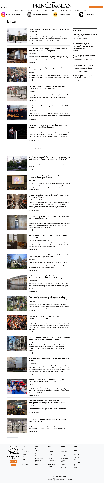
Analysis (24, 466)
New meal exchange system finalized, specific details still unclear (84, 56)
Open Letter (38, 460)
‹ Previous (10, 438)
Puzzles (72, 10)
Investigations (51, 462)
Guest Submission (40, 457)
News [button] (16, 10)
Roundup (63, 448)
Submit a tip (4, 7)
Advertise (76, 461)
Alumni (24, 454)
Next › (15, 438)
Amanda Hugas (76, 80)
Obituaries (25, 464)
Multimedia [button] (59, 10)
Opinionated (64, 451)
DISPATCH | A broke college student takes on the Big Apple (84, 76)
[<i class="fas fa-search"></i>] (88, 10)
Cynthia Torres (76, 71)
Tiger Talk (63, 449)
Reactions (37, 462)
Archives (65, 10)
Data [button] (38, 10)
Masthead (76, 454)
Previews (50, 451)
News (23, 446)
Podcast (63, 446)
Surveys (37, 465)
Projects (63, 464)
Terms (75, 470)
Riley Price (82, 59)
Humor (77, 10)
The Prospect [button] (44, 10)
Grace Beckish (76, 59)
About (75, 459)
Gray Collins (75, 38)
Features (50, 457)
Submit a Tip (77, 465)
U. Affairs (24, 448)
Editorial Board (39, 458)
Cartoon (50, 466)
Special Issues (64, 467)
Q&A (23, 456)
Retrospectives (52, 460)
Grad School (25, 451)
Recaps (50, 449)
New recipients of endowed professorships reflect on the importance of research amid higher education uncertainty (83, 45)
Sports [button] (27, 10)
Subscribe (93, 7)
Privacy (75, 469)
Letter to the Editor (40, 452)
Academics (25, 462)
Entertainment (64, 458)
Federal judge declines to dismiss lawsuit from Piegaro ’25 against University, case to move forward (83, 67)
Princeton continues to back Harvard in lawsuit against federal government (85, 35)
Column (37, 450)
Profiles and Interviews (51, 453)
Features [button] (32, 10)
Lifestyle (63, 460)
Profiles (50, 458)
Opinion (37, 449)
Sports (50, 446)
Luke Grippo (75, 50)
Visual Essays (51, 464)
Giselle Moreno (84, 38)
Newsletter (64, 465)
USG (23, 459)
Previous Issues (5, 6)
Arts (62, 457)
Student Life (25, 449)
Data (36, 464)
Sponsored (83, 10)
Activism (24, 458)
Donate (100, 7)
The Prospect (64, 455)
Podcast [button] (52, 10)
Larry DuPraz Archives (77, 463)
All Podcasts (64, 453)
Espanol (76, 452)
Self (62, 462)
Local (23, 453)
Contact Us (77, 456)
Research (24, 461)
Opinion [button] (21, 10)
